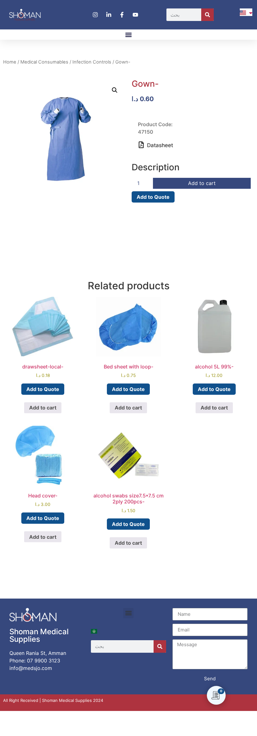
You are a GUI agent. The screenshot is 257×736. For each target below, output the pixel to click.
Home (9, 62)
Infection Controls (91, 62)
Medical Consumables (44, 62)
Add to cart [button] (42, 407)
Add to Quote (153, 197)
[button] (128, 34)
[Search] (207, 14)
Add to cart (202, 183)
